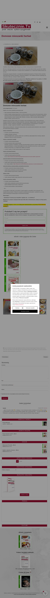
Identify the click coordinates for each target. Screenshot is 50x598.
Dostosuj (17, 307)
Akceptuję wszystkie (25, 311)
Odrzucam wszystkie (30, 307)
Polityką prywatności (19, 304)
